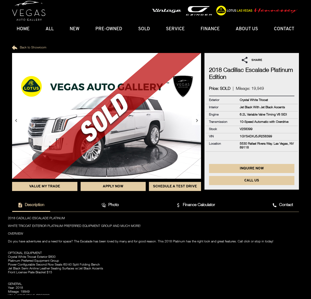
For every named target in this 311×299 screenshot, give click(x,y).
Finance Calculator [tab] (199, 205)
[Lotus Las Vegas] (28, 11)
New (74, 29)
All (50, 29)
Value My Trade (44, 186)
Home (23, 29)
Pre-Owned (108, 29)
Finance (210, 29)
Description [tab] (34, 205)
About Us (247, 29)
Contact (284, 29)
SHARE (256, 60)
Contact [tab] (286, 205)
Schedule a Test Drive (175, 186)
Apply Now (113, 186)
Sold (144, 29)
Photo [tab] (113, 205)
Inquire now (252, 168)
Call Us (251, 180)
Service (175, 29)
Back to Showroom (32, 47)
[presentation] (16, 120)
